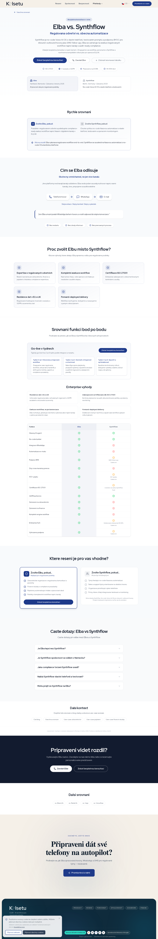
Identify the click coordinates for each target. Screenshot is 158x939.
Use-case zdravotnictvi (72, 719)
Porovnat (101, 908)
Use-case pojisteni (94, 719)
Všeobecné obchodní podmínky (105, 936)
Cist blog (37, 719)
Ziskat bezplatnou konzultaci (50, 60)
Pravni (144, 908)
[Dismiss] (59, 918)
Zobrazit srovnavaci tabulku (109, 60)
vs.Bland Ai (59, 803)
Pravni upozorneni (85, 936)
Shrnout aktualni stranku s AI (75, 932)
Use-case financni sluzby (115, 719)
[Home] (14, 3)
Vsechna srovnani (23, 12)
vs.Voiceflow (98, 803)
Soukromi (131, 908)
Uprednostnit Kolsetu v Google (118, 932)
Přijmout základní (13, 932)
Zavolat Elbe (80, 60)
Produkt (78, 908)
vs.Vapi (85, 803)
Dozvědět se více (19, 927)
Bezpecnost (84, 3)
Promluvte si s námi (142, 4)
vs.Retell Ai (73, 803)
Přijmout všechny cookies (34, 932)
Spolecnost (70, 3)
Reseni (58, 3)
